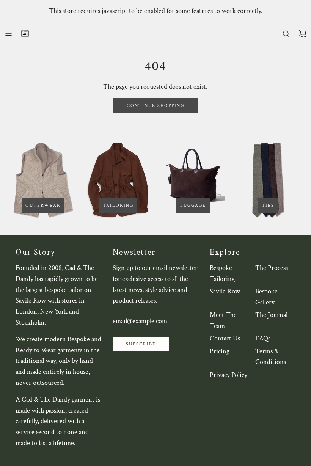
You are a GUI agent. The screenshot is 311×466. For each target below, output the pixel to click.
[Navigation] (8, 33)
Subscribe (141, 344)
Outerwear (43, 205)
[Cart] (302, 33)
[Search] (286, 33)
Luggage (193, 205)
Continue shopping (155, 105)
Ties (268, 205)
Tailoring (118, 205)
